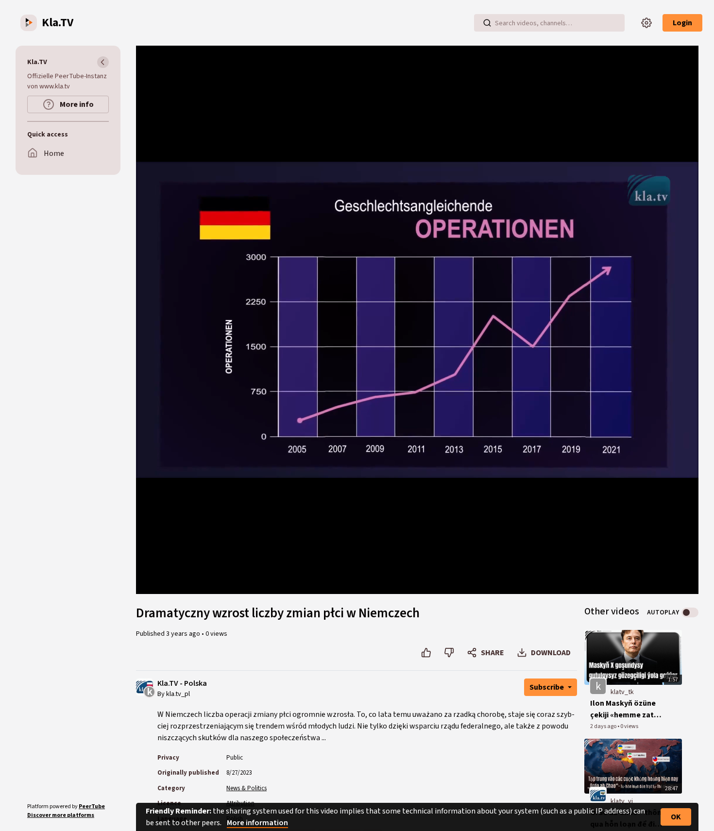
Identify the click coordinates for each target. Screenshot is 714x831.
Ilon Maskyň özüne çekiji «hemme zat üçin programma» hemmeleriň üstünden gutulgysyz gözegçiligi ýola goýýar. (627, 709)
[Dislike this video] (449, 653)
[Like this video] (426, 653)
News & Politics (246, 788)
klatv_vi (622, 801)
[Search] (487, 23)
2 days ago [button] (603, 726)
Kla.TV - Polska (182, 683)
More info (76, 104)
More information (257, 822)
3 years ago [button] (184, 634)
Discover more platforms (60, 815)
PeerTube (92, 806)
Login (682, 22)
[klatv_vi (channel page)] (598, 795)
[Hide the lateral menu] (103, 62)
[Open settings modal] (646, 23)
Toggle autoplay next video (689, 612)
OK (676, 817)
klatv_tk (622, 692)
